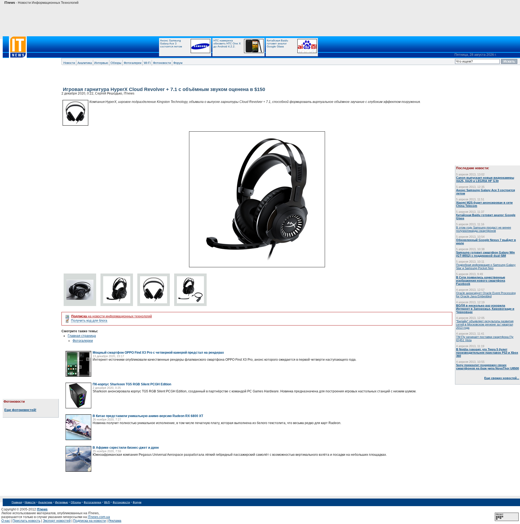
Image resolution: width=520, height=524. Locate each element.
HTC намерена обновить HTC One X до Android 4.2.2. (227, 43)
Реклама (114, 521)
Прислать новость (26, 521)
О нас (5, 521)
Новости (69, 62)
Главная (17, 502)
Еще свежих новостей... (501, 378)
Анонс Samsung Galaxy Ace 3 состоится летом (171, 43)
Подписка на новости (89, 521)
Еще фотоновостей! (20, 410)
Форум (178, 62)
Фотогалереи (132, 62)
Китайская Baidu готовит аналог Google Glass (277, 43)
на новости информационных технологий (111, 316)
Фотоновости (162, 62)
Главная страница (82, 336)
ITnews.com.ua (99, 517)
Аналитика (84, 62)
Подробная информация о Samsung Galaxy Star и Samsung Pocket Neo (486, 266)
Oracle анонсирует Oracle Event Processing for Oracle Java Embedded (486, 294)
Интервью (101, 62)
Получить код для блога (89, 321)
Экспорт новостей (57, 521)
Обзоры (115, 62)
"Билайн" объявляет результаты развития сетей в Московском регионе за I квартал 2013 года (485, 324)
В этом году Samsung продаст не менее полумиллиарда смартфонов (483, 229)
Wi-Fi (147, 62)
